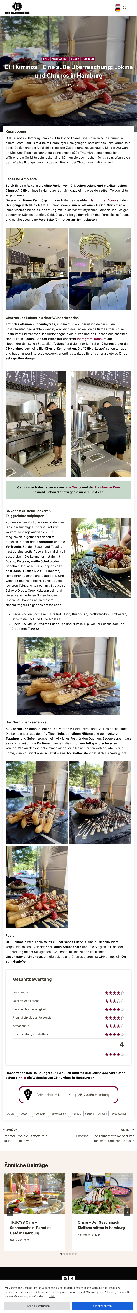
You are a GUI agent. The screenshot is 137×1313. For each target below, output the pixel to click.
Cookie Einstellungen (37, 1305)
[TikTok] (72, 1279)
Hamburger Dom (107, 487)
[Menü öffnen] (131, 8)
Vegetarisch (119, 1113)
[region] (68, 1296)
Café (46, 59)
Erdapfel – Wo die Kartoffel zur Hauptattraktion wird (25, 1135)
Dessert (24, 1113)
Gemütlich (40, 1113)
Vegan (102, 1113)
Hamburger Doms (103, 200)
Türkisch (88, 59)
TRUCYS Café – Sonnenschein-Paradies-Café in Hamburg (31, 1227)
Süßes (89, 1113)
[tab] (61, 1254)
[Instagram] (65, 1279)
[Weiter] (127, 1212)
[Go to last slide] (10, 1212)
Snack (75, 59)
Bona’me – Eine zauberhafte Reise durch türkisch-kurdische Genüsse (105, 1135)
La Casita (74, 487)
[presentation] (34, 1193)
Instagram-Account (92, 339)
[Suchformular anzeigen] (125, 8)
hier (23, 1077)
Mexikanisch (60, 59)
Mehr (52, 1296)
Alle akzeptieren (102, 1305)
